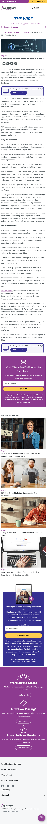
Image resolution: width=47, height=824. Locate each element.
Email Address (23, 625)
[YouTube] (13, 786)
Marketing (18, 32)
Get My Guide (23, 635)
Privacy (36, 809)
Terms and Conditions (10, 812)
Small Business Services (11, 764)
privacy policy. (31, 661)
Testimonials (23, 695)
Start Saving (24, 721)
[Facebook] (8, 786)
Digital (26, 32)
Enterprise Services (9, 769)
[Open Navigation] (43, 8)
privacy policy (24, 402)
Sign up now (23, 389)
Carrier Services (7, 775)
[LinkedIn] (2, 786)
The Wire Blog (6, 32)
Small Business (8, 2)
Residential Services (9, 780)
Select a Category (11, 27)
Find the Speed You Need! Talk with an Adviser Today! (26, 89)
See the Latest (23, 747)
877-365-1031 (19, 93)
